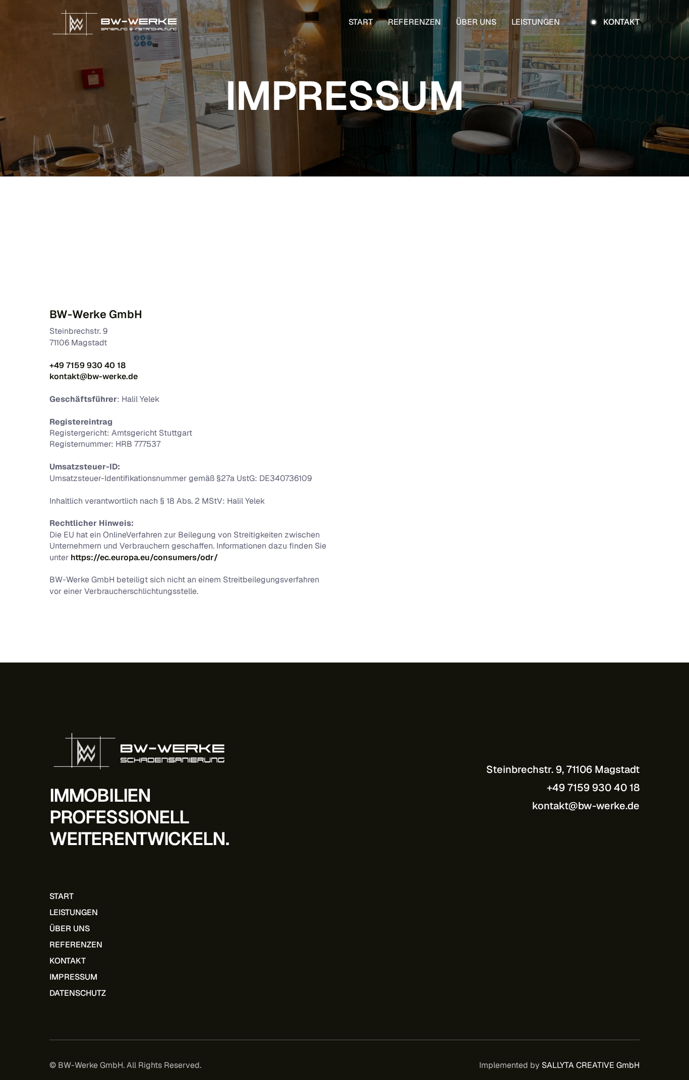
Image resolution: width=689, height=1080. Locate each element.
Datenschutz (77, 993)
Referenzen (414, 22)
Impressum (73, 977)
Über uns (476, 22)
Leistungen (535, 22)
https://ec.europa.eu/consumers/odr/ (144, 557)
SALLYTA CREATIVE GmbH (591, 1065)
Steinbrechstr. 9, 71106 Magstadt (563, 769)
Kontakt (67, 960)
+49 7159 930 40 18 (87, 365)
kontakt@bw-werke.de (93, 376)
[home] (114, 22)
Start (361, 22)
